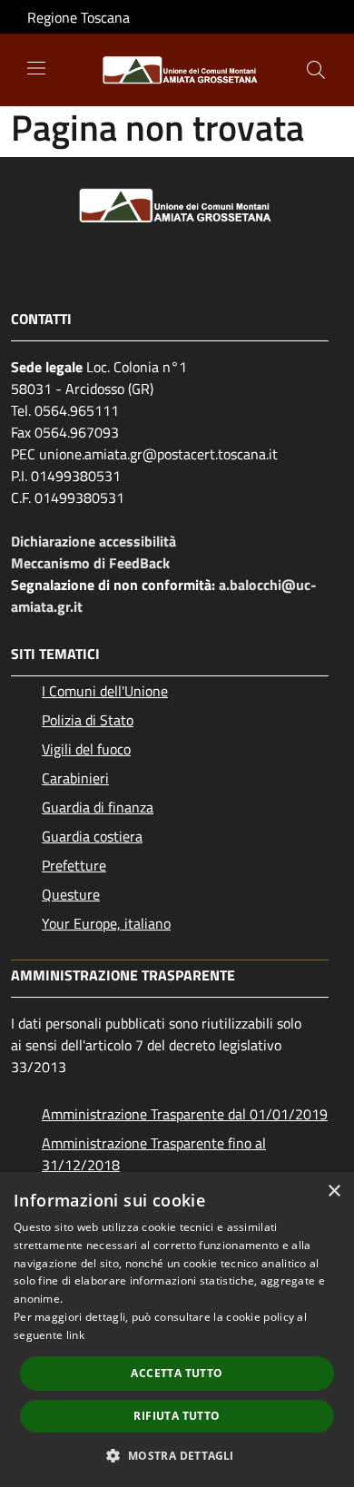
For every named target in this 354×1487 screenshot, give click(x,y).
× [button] (333, 1191)
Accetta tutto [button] (176, 1373)
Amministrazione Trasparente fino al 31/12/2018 (154, 1154)
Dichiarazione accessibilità (93, 541)
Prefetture (74, 865)
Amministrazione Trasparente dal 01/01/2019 (185, 1114)
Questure (71, 894)
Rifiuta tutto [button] (176, 1415)
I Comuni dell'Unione (105, 691)
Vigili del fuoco (86, 749)
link (75, 1335)
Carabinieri (75, 778)
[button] (176, 1455)
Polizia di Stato (87, 720)
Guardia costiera (92, 836)
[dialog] (177, 1329)
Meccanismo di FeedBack (90, 563)
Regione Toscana (78, 17)
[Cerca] (316, 70)
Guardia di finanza (97, 807)
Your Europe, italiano (106, 923)
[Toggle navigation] (36, 68)
